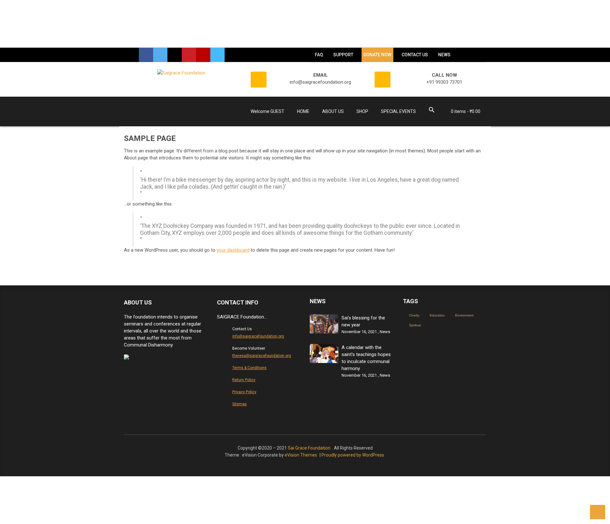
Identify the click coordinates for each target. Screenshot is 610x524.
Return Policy (243, 380)
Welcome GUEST (267, 111)
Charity (414, 315)
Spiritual (415, 325)
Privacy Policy (244, 392)
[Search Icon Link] (432, 111)
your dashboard (233, 250)
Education (437, 315)
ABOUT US (333, 111)
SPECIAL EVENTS (398, 111)
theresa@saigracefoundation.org (261, 355)
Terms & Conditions (249, 368)
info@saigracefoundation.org (258, 336)
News (385, 331)
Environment (464, 315)
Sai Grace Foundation (309, 448)
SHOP (362, 111)
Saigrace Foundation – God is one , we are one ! (165, 113)
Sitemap (239, 404)
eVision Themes (301, 455)
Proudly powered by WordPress (353, 455)
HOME (303, 111)
